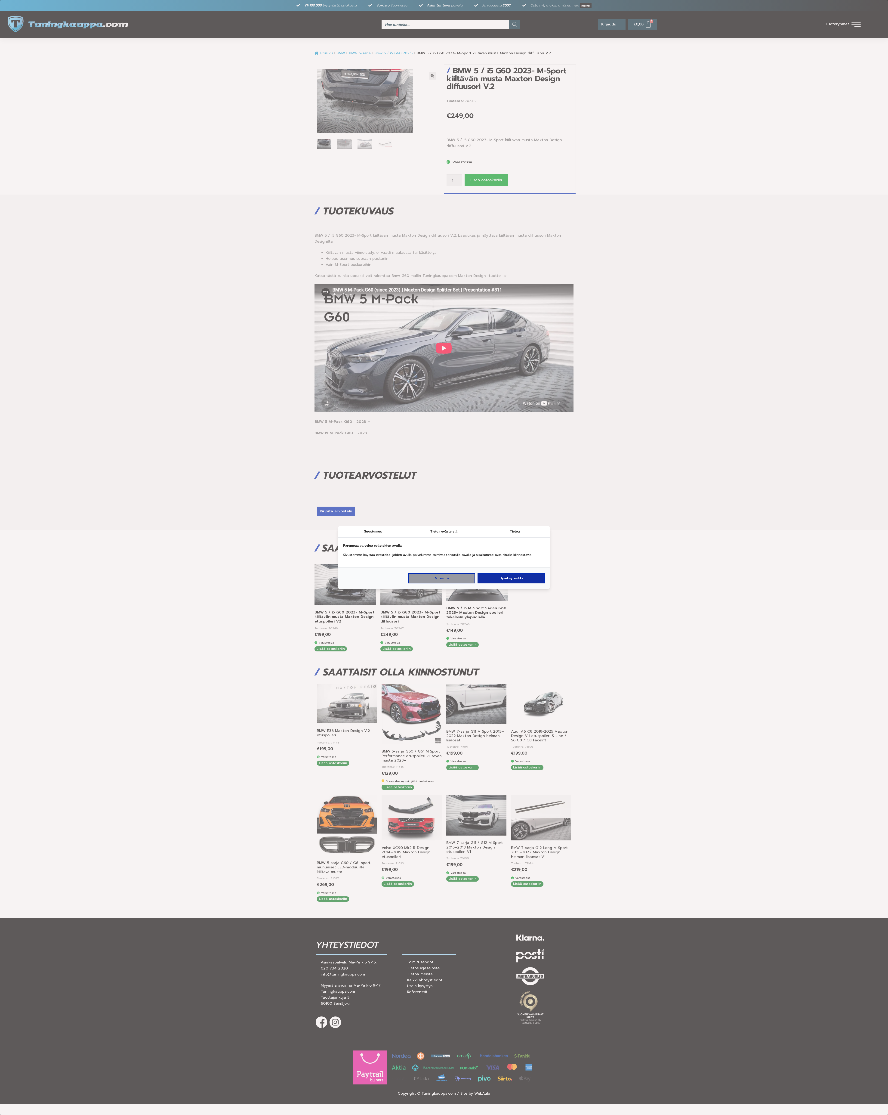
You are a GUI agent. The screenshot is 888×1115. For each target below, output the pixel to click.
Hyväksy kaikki (511, 578)
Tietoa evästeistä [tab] (443, 531)
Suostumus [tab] (373, 531)
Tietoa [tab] (515, 531)
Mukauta (442, 578)
